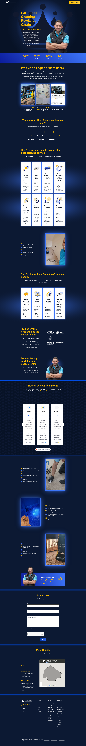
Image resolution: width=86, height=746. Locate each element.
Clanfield (24, 132)
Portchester (31, 139)
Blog (40, 2)
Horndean (55, 135)
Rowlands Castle (60, 709)
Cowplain (41, 132)
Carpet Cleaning (51, 702)
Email (28, 609)
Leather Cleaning (51, 709)
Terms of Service (54, 740)
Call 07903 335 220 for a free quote (47, 581)
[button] (29, 2)
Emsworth (59, 132)
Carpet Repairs (50, 720)
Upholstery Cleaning (51, 705)
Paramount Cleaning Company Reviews (50, 391)
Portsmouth (41, 139)
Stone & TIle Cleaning (50, 714)
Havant (36, 135)
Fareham (28, 135)
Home (19, 2)
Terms (34, 628)
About (24, 2)
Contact (39, 711)
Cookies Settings (62, 740)
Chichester (59, 731)
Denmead (50, 132)
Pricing (35, 2)
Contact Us (45, 2)
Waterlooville (52, 139)
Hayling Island (45, 135)
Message (29, 615)
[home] (11, 2)
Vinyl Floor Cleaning (51, 711)
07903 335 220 (24, 662)
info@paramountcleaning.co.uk (28, 668)
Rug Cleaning (50, 707)
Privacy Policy (46, 740)
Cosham (33, 132)
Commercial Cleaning (50, 718)
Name (28, 603)
